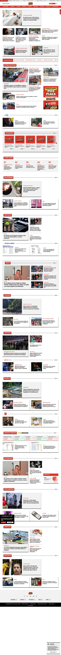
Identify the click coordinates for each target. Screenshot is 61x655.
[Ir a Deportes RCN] (8, 360)
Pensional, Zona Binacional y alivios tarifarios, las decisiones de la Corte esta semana (20, 250)
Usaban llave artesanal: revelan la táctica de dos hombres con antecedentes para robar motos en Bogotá (35, 229)
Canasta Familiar (3, 0)
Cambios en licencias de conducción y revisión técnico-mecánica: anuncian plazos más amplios (35, 71)
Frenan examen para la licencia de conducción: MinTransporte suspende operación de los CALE (49, 405)
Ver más (55, 65)
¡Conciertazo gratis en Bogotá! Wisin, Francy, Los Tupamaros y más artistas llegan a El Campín (21, 516)
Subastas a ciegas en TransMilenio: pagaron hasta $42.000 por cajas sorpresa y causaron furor (15, 87)
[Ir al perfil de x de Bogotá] (27, 596)
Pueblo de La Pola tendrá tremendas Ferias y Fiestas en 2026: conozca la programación (31, 502)
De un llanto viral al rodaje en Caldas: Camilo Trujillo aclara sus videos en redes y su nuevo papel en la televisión (16, 284)
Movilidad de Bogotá (49, 60)
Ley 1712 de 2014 (30, 605)
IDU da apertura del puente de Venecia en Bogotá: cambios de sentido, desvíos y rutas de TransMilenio (48, 322)
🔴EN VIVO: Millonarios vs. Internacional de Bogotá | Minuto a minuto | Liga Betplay (21, 367)
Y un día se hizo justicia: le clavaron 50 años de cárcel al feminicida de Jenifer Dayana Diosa (35, 238)
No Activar (10, 522)
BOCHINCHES (35, 6)
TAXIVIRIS (18, 6)
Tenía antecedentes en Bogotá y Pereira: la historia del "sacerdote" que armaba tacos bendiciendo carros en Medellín (41, 168)
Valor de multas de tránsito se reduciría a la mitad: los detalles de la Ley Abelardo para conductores (21, 405)
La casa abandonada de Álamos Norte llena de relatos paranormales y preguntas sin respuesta (21, 582)
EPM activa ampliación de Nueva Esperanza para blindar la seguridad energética (49, 421)
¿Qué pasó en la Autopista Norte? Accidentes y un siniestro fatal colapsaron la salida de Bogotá (50, 80)
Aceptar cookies (53, 652)
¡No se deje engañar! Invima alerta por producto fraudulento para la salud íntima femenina (49, 204)
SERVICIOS (42, 6)
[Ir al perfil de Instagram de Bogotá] (30, 596)
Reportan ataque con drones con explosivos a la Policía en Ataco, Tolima (49, 123)
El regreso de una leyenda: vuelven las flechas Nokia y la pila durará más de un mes (49, 516)
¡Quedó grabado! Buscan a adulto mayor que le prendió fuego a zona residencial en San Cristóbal (31, 189)
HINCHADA (24, 6)
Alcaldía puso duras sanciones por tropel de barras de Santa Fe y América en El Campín (15, 354)
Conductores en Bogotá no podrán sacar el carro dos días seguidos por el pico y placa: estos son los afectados (21, 39)
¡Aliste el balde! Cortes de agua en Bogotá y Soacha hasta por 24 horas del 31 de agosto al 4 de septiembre (35, 541)
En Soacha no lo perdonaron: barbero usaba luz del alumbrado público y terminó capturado (15, 237)
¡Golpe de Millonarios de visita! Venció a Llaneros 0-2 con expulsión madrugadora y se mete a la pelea (36, 355)
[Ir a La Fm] (6, 115)
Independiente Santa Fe (31, 60)
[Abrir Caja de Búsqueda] (56, 3)
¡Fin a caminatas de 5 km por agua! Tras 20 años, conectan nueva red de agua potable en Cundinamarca (49, 51)
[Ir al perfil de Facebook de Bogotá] (24, 596)
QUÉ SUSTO (48, 6)
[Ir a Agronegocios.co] (23, 433)
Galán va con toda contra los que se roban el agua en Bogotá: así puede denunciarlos (35, 550)
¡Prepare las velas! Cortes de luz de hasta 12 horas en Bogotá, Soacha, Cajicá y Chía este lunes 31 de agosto (8, 39)
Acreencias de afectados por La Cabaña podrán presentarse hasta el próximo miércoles (49, 447)
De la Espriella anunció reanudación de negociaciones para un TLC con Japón (21, 421)
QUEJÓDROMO (5, 6)
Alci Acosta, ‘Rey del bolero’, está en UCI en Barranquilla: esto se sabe (30, 166)
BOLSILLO (29, 6)
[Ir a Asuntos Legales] (9, 243)
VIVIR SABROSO (55, 6)
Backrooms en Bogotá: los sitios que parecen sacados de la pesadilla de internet (49, 582)
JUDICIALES (12, 6)
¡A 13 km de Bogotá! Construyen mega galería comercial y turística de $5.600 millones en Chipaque (15, 549)
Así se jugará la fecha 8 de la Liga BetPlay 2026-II (35, 346)
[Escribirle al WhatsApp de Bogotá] (36, 596)
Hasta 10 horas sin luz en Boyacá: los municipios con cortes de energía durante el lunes (53, 167)
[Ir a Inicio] (30, 3)
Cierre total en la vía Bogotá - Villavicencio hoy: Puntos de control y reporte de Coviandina (31, 308)
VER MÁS (11, 148)
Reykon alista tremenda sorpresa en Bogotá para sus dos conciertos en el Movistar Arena (35, 472)
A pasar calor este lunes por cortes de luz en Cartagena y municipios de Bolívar (19, 167)
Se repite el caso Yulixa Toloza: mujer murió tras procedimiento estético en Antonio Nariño (31, 19)
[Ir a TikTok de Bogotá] (33, 596)
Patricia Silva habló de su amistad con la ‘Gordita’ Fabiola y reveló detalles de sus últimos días (50, 285)
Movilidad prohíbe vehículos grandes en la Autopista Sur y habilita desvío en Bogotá (21, 51)
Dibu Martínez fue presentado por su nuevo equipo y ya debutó (49, 367)
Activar (3, 522)
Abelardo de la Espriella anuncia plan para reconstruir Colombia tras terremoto (20, 123)
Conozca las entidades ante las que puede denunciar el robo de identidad (48, 250)
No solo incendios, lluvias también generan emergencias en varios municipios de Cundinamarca (34, 39)
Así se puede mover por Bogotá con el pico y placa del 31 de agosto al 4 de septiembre (21, 322)
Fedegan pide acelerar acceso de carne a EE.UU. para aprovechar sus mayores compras (21, 447)
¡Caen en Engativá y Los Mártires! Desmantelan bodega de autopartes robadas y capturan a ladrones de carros (21, 204)
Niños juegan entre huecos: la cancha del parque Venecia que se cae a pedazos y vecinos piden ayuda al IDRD (50, 31)
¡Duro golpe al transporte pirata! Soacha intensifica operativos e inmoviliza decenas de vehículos (26, 107)
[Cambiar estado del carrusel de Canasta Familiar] (7, 1)
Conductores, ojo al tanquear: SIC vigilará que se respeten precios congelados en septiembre (35, 89)
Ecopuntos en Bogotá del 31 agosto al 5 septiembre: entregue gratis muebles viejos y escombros (50, 38)
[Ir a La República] (5, 414)
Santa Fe (40, 60)
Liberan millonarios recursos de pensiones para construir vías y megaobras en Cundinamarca (31, 391)
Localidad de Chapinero (19, 60)
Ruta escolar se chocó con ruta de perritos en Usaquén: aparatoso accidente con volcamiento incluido (50, 269)
